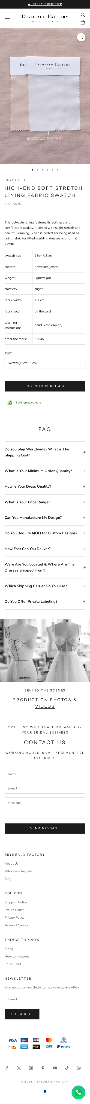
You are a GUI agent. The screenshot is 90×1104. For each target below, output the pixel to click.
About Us (11, 863)
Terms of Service (16, 925)
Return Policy (14, 910)
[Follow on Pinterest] (43, 1068)
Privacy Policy (14, 917)
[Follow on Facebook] (7, 1068)
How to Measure (17, 956)
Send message (45, 828)
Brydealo (15, 180)
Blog (8, 879)
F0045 (39, 339)
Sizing (9, 949)
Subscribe (22, 1014)
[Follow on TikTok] (67, 1068)
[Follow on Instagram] (31, 1068)
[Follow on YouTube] (55, 1068)
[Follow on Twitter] (19, 1068)
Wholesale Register (19, 871)
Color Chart (13, 964)
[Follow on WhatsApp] (79, 1068)
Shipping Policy (16, 902)
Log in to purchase (44, 386)
